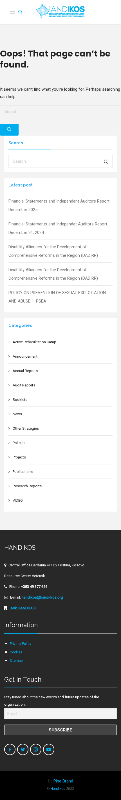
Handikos (58, 789)
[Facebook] (9, 749)
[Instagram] (35, 749)
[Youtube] (48, 749)
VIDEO (18, 500)
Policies (19, 443)
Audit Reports (24, 385)
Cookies (16, 652)
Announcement (25, 356)
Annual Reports (25, 371)
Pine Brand (63, 781)
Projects (19, 457)
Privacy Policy (20, 644)
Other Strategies (26, 428)
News (17, 414)
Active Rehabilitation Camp (34, 342)
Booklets (20, 399)
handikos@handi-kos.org (42, 597)
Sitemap (16, 661)
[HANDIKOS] (60, 12)
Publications (23, 471)
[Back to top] (105, 784)
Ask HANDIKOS (23, 608)
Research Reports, (27, 486)
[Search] (9, 130)
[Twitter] (22, 749)
